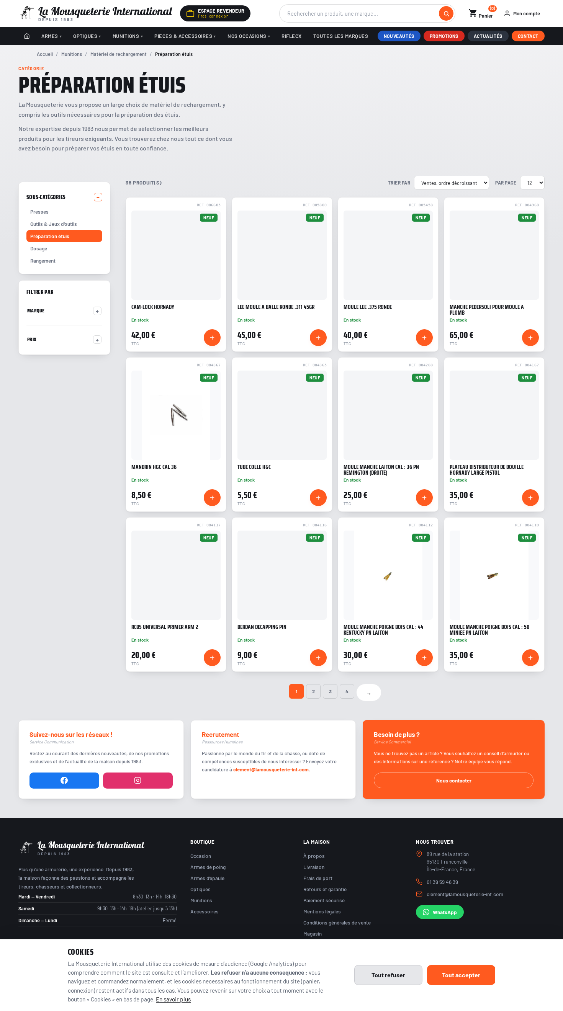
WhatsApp (445, 912)
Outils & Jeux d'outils (53, 223)
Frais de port (317, 878)
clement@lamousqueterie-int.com (271, 769)
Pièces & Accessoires (183, 36)
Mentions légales (322, 911)
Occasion (200, 856)
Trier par (399, 182)
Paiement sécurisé (324, 900)
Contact (528, 36)
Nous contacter (453, 780)
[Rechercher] (446, 13)
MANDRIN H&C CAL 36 (154, 467)
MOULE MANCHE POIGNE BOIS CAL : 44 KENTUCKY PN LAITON (383, 630)
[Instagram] (138, 781)
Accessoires (204, 911)
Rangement (43, 260)
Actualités (488, 36)
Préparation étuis (49, 236)
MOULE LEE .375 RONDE (368, 307)
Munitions (126, 36)
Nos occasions (247, 36)
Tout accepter (461, 974)
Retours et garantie (325, 889)
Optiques (85, 36)
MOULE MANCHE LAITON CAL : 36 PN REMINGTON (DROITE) (381, 470)
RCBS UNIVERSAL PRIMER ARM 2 (164, 627)
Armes (49, 36)
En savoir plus (173, 999)
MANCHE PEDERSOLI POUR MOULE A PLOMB (487, 310)
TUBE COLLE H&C (254, 467)
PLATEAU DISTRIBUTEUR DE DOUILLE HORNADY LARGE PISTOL (487, 470)
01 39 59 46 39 (442, 882)
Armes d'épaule (207, 878)
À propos (314, 856)
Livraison (313, 867)
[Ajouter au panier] (212, 337)
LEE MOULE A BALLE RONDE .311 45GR (275, 307)
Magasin (312, 933)
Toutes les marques (340, 36)
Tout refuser (388, 974)
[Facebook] (64, 781)
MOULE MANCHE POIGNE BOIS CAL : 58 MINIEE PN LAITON (489, 630)
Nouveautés (399, 36)
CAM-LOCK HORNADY (152, 307)
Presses (39, 211)
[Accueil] (26, 36)
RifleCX (292, 36)
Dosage (38, 248)
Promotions (444, 36)
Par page (505, 182)
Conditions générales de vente (337, 922)
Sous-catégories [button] (46, 197)
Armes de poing (208, 867)
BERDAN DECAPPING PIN (261, 627)
